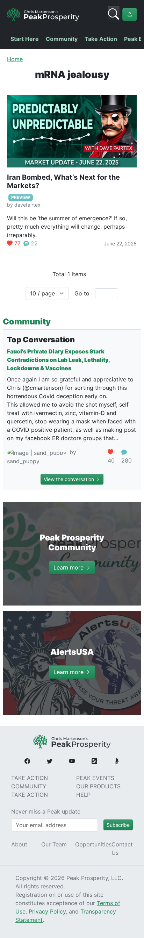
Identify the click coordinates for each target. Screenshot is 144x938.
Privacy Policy (47, 911)
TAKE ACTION (29, 777)
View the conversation (69, 479)
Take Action (101, 38)
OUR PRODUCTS (98, 786)
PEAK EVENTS (95, 777)
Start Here (24, 38)
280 (126, 460)
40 (111, 460)
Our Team (54, 844)
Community (62, 38)
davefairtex (27, 205)
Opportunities (93, 844)
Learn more (69, 567)
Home (15, 59)
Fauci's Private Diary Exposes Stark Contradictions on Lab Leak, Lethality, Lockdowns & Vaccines (58, 360)
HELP (83, 794)
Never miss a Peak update (45, 811)
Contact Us (122, 848)
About (19, 844)
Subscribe (118, 825)
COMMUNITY (28, 786)
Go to (81, 293)
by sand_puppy (41, 457)
